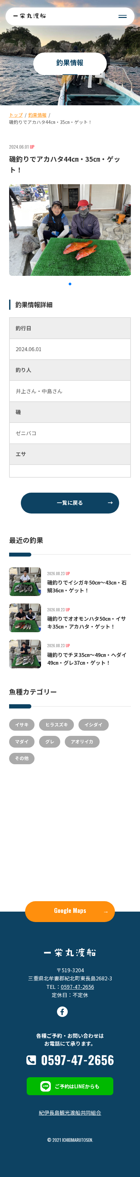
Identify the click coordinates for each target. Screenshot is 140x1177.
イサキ (22, 724)
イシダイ (93, 724)
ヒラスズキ (56, 724)
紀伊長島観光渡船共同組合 (70, 1112)
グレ (49, 741)
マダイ (22, 741)
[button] (70, 284)
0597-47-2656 (77, 987)
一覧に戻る (85, 502)
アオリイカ (82, 741)
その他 (22, 758)
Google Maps (81, 910)
